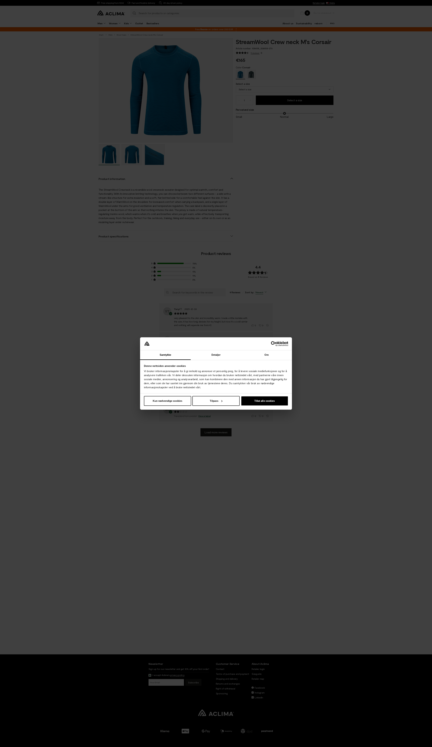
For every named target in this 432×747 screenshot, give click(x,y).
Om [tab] (266, 354)
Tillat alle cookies (264, 400)
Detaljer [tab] (216, 354)
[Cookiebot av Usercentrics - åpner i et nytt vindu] (273, 343)
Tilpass (214, 400)
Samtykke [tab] (165, 354)
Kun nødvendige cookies (167, 400)
